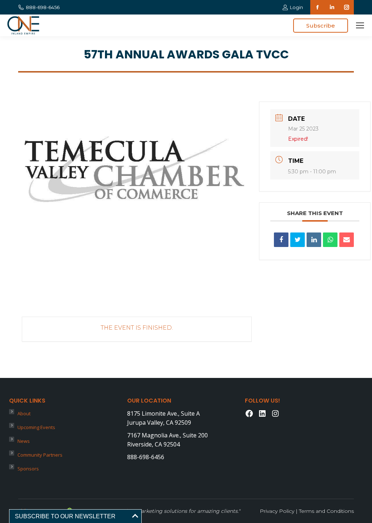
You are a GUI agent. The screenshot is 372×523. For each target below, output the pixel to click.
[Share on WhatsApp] (330, 239)
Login (296, 7)
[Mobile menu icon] (360, 25)
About (24, 413)
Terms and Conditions (326, 511)
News (23, 441)
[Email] (346, 239)
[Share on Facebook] (281, 239)
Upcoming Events (36, 427)
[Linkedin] (314, 239)
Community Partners (39, 455)
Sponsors (28, 468)
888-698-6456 (43, 7)
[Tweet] (297, 239)
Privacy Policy (277, 511)
